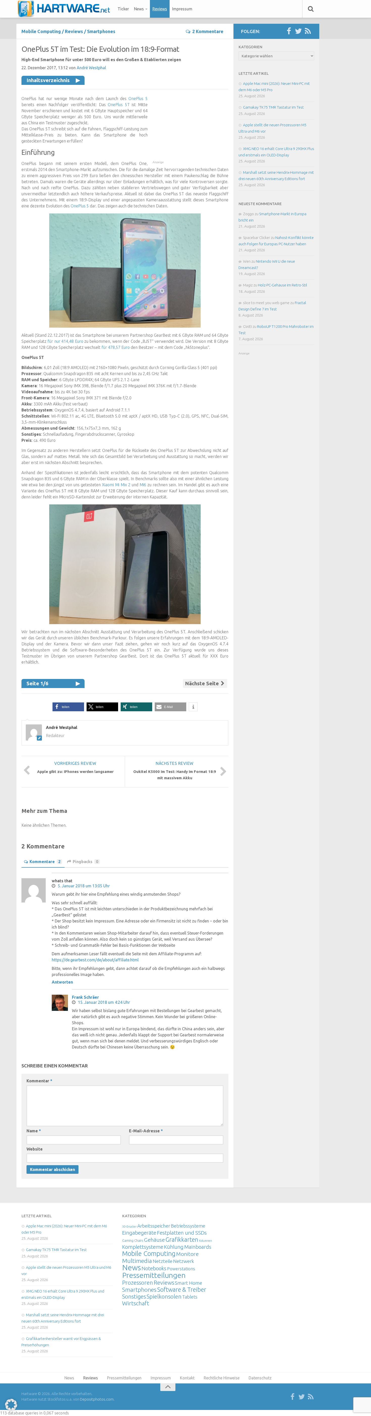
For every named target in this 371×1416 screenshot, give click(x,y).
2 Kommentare (207, 31)
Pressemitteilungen (154, 1275)
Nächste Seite (202, 683)
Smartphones (101, 31)
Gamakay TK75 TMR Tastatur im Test (273, 107)
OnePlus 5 (138, 98)
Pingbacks (85, 861)
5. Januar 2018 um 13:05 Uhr (84, 886)
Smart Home (188, 1283)
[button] (68, 706)
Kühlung (173, 1247)
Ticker (123, 9)
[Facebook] (289, 31)
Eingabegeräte (139, 1233)
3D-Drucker (129, 1226)
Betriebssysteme (188, 1225)
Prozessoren (137, 1282)
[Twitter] (298, 31)
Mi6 (143, 484)
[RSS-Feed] (308, 31)
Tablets (189, 1296)
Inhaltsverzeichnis (48, 80)
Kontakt (187, 1378)
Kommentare (45, 861)
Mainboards (197, 1247)
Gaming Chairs (132, 1240)
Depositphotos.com (97, 1399)
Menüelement (65, 9)
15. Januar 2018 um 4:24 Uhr (104, 1002)
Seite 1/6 (37, 683)
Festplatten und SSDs (182, 1233)
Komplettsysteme (142, 1247)
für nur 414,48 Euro (65, 341)
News (139, 9)
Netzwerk (183, 1261)
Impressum (182, 9)
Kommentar (39, 1081)
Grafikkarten (182, 1239)
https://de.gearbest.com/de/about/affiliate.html (95, 960)
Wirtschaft (135, 1303)
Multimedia (137, 1260)
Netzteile (162, 1261)
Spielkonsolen (164, 1296)
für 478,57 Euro (115, 347)
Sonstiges (134, 1296)
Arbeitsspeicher (153, 1226)
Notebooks (154, 1268)
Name (33, 1131)
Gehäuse (154, 1240)
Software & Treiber (181, 1289)
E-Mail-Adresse (146, 1131)
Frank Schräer (85, 997)
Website (34, 1149)
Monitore (187, 1254)
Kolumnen (205, 1240)
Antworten (62, 982)
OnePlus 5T (119, 104)
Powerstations (181, 1268)
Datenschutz (260, 1378)
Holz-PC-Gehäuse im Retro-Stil (282, 285)
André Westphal (91, 67)
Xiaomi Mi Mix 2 (116, 484)
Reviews (159, 9)
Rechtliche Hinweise (222, 1378)
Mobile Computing (41, 31)
